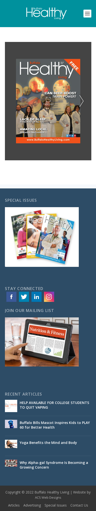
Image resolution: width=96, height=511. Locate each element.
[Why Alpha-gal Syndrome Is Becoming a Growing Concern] (11, 466)
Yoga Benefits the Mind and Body (49, 442)
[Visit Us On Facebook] (11, 301)
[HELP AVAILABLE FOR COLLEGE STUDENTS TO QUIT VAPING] (11, 406)
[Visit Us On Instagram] (49, 301)
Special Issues (56, 505)
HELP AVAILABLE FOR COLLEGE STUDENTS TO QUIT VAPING (54, 404)
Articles (14, 505)
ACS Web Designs (48, 497)
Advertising (32, 505)
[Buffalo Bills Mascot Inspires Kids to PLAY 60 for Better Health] (11, 426)
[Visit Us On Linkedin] (36, 301)
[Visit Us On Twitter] (23, 301)
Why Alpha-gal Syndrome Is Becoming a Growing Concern (54, 464)
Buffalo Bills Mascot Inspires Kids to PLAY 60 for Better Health (55, 424)
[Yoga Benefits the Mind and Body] (11, 446)
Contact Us (79, 505)
